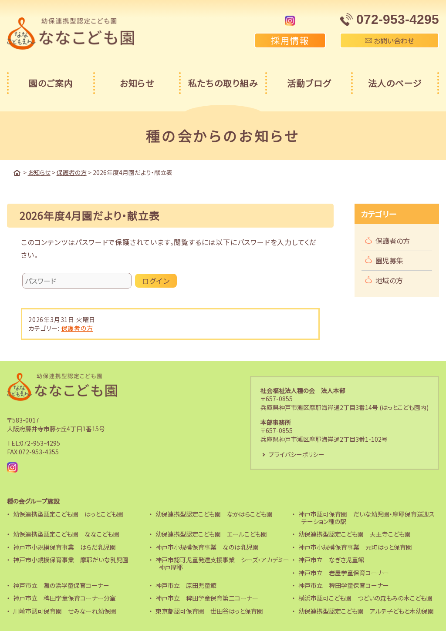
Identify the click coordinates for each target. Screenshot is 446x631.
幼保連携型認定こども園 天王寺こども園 (354, 534)
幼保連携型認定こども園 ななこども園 (66, 534)
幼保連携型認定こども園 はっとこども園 (68, 514)
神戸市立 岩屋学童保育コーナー (343, 572)
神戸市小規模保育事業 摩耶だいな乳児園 (70, 559)
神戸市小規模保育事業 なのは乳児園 (207, 547)
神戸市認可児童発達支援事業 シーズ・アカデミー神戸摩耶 (222, 563)
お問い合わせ (393, 40)
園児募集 (389, 260)
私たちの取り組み (223, 83)
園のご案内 (51, 83)
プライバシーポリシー (296, 454)
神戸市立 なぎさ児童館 (331, 559)
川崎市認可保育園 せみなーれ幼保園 (64, 611)
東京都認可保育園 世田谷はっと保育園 (209, 611)
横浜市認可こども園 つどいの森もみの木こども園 (365, 598)
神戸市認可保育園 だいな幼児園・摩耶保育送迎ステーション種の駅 (366, 518)
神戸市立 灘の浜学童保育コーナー (61, 585)
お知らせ (137, 83)
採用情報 (290, 40)
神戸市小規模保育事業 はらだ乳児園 (64, 547)
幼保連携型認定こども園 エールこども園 (211, 534)
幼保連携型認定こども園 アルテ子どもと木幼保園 (366, 611)
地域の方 (389, 280)
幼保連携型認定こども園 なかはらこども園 (214, 514)
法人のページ (395, 83)
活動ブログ (309, 83)
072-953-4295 (40, 443)
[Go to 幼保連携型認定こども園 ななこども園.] (17, 172)
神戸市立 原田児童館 (185, 585)
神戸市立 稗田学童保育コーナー (343, 585)
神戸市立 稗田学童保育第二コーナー (206, 598)
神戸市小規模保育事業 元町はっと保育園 (355, 547)
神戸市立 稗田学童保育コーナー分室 (64, 598)
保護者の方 (77, 328)
